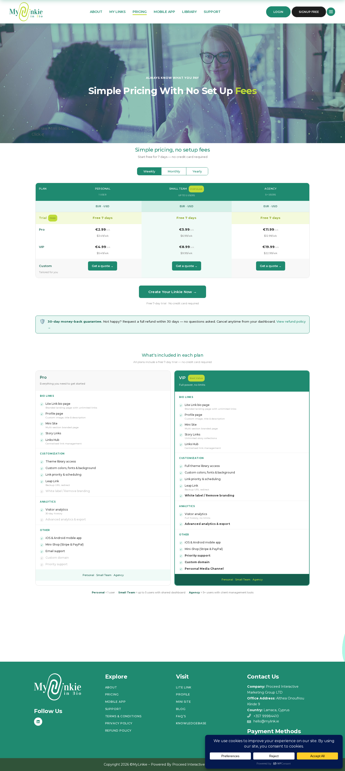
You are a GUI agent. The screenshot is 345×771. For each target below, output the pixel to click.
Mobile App (115, 701)
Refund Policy (118, 730)
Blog (181, 709)
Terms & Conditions (123, 716)
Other (45, 530)
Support (113, 709)
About (111, 687)
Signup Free (309, 12)
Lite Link (183, 687)
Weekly (149, 171)
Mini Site (183, 701)
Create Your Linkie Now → (172, 292)
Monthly (174, 171)
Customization (52, 453)
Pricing (112, 694)
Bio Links (47, 395)
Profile (183, 694)
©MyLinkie (138, 764)
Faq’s (181, 716)
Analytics (48, 501)
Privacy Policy (119, 723)
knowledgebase (191, 723)
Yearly (197, 171)
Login (278, 12)
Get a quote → (102, 266)
